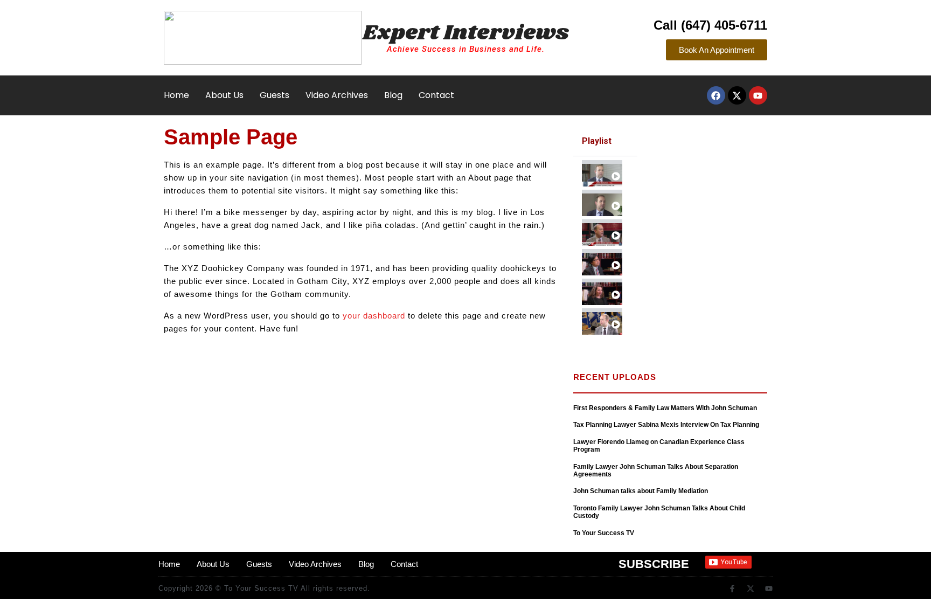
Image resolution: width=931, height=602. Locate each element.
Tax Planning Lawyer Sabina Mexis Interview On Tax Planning (666, 424)
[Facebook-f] (732, 588)
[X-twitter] (737, 95)
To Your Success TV (603, 533)
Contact (436, 95)
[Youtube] (758, 95)
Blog (393, 95)
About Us (224, 95)
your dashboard (374, 315)
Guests (274, 95)
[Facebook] (716, 95)
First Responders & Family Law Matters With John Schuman (665, 408)
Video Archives (336, 95)
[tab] (605, 171)
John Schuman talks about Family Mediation (640, 491)
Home (176, 95)
